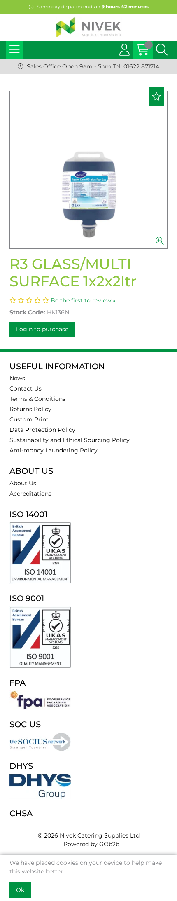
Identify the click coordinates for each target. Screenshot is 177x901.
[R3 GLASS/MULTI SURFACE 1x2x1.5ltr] (88, 170)
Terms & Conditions (37, 399)
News (17, 378)
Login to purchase (42, 329)
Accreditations (30, 493)
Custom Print (29, 419)
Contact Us (25, 388)
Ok (20, 890)
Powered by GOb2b (91, 844)
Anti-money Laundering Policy (53, 450)
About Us (22, 483)
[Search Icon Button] (162, 50)
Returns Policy (30, 409)
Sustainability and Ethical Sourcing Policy (69, 440)
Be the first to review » (83, 300)
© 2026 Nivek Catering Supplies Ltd (89, 835)
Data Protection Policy (42, 429)
